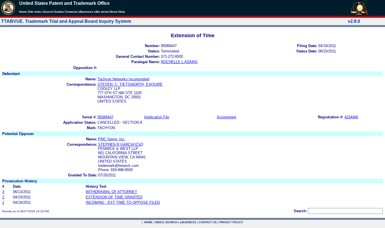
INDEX (159, 222)
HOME (148, 222)
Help (122, 11)
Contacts (71, 11)
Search (48, 11)
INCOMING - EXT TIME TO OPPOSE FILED (123, 202)
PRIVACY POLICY (231, 222)
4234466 (351, 117)
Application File (156, 117)
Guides (59, 11)
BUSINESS (188, 222)
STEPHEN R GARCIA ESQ (120, 144)
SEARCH (171, 222)
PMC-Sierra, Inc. (111, 139)
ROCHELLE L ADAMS (179, 62)
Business (85, 11)
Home (23, 11)
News (114, 11)
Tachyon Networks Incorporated (123, 79)
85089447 (105, 117)
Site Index (35, 11)
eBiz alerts (101, 11)
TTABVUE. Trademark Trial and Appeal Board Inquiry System (66, 21)
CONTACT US (208, 222)
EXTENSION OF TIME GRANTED (114, 197)
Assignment (226, 117)
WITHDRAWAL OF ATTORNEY (111, 192)
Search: (300, 211)
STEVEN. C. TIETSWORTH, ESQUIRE (130, 84)
